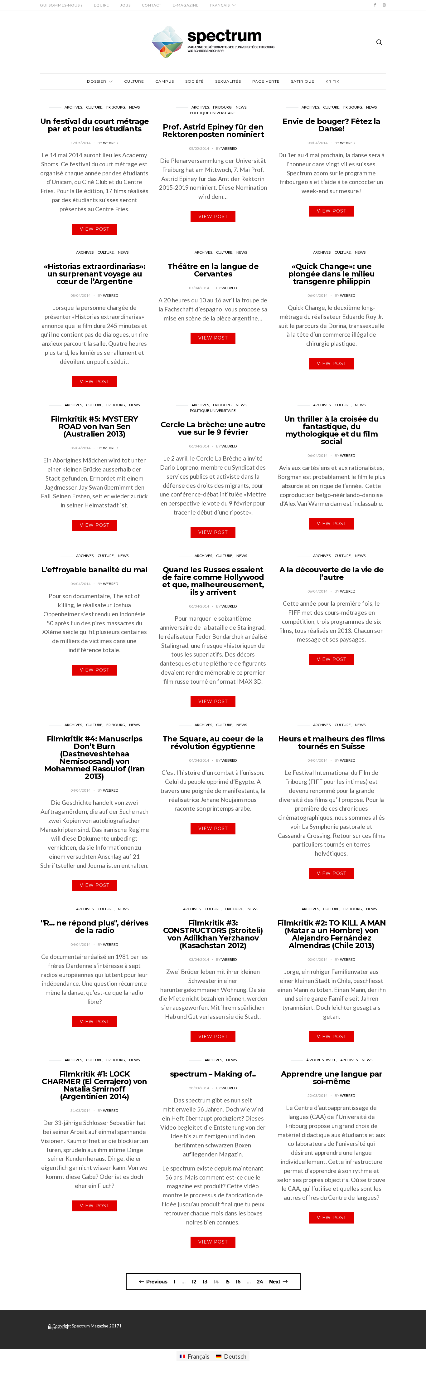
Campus (164, 81)
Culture (134, 81)
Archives (73, 107)
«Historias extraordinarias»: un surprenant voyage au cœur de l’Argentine (95, 274)
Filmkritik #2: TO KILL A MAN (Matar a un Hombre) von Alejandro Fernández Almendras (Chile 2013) (331, 934)
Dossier (96, 81)
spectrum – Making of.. (213, 1073)
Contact (152, 5)
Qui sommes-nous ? (61, 5)
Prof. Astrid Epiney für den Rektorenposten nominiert (213, 130)
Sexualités (228, 81)
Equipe (101, 5)
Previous (156, 1281)
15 (227, 1281)
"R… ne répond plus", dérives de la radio (94, 926)
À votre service (321, 1060)
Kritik (332, 81)
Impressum (58, 1327)
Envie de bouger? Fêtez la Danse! (331, 125)
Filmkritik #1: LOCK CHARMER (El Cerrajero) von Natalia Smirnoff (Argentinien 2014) (94, 1085)
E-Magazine (186, 5)
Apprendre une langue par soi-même (331, 1077)
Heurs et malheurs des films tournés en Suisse (331, 742)
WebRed (110, 142)
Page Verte (266, 81)
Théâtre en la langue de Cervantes (213, 270)
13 (204, 1281)
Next (274, 1281)
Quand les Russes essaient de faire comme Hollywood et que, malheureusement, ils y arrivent (213, 581)
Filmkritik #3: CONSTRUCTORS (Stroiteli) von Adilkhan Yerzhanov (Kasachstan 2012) (213, 934)
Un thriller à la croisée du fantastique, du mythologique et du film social (331, 430)
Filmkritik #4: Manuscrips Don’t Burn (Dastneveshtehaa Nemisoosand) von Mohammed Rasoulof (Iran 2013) (94, 757)
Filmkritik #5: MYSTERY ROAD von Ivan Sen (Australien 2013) (94, 426)
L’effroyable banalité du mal (94, 569)
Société (194, 81)
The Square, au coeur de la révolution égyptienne (213, 742)
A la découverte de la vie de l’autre (331, 573)
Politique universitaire (213, 112)
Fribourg (115, 107)
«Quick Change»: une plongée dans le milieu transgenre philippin (331, 274)
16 (237, 1281)
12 (193, 1281)
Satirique (302, 81)
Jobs (125, 5)
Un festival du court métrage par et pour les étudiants (94, 125)
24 (260, 1281)
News (134, 107)
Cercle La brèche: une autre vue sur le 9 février (213, 428)
